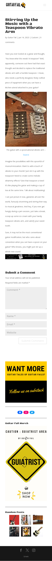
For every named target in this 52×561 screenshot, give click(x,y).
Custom (34, 37)
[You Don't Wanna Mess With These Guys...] (14, 536)
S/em (26, 556)
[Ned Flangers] (26, 536)
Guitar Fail (12, 37)
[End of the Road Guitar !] (14, 524)
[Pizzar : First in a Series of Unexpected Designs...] (26, 524)
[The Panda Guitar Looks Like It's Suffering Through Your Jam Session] (38, 536)
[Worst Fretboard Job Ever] (38, 524)
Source (26, 154)
